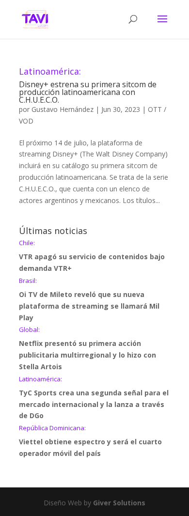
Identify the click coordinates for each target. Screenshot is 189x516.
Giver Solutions (119, 502)
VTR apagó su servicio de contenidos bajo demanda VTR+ (92, 256)
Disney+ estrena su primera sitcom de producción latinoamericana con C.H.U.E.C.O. (88, 86)
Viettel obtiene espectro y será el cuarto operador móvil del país (90, 441)
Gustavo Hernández (63, 109)
